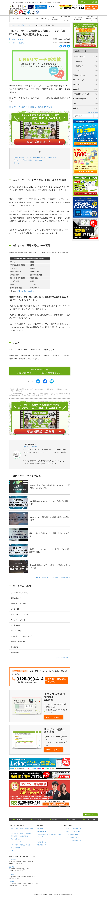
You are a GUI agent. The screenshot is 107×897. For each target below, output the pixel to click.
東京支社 (11, 867)
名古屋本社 (12, 859)
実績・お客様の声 (40, 19)
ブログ (13, 25)
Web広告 (85, 84)
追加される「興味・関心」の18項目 (27, 160)
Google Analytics (85, 98)
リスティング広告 (85, 57)
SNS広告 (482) (16, 630)
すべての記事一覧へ (63, 657)
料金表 (28, 19)
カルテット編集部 (19, 43)
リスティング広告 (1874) (19, 592)
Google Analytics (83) (18, 641)
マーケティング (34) (18, 620)
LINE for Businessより (25, 291)
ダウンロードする (52, 717)
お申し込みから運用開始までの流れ (91, 19)
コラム (87, 70)
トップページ (16, 19)
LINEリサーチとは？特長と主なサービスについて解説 (30, 106)
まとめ (16, 163)
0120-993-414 (30, 679)
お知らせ (85, 108)
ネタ (85, 103)
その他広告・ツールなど (25, 25)
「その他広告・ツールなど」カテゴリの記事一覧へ (52, 577)
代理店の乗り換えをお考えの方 (66, 19)
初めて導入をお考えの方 (53, 19)
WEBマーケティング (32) (19, 614)
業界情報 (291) (16, 598)
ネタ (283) (14, 647)
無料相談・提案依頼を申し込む (57, 680)
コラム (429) (15, 609)
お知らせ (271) (16, 652)
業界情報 (87, 61)
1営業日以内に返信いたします (40, 371)
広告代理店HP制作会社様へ (79, 19)
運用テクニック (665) (18, 603)
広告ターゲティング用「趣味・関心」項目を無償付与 (34, 157)
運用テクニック (87, 66)
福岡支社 (11, 881)
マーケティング (85, 80)
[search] (96, 116)
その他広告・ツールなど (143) (21, 636)
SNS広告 (85, 89)
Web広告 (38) (15, 625)
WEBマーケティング (85, 75)
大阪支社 (11, 874)
